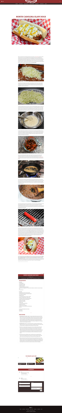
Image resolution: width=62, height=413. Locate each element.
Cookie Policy (34, 411)
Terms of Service (31, 411)
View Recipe (14, 19)
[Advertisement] (31, 9)
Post (41, 390)
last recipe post (37, 56)
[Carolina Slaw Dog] (31, 104)
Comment (32, 382)
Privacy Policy (27, 411)
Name (19, 382)
